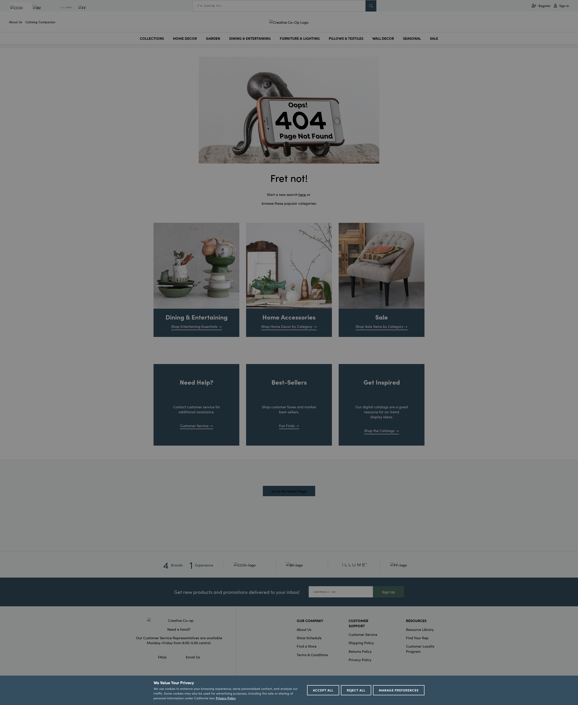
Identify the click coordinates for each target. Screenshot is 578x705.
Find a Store (307, 646)
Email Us (193, 656)
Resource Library (420, 629)
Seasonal (412, 38)
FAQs (162, 656)
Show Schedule (309, 637)
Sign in (564, 6)
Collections (152, 38)
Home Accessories (289, 316)
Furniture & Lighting (300, 38)
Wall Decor (383, 38)
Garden (213, 38)
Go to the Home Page (289, 491)
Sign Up (388, 591)
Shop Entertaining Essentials (194, 326)
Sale (434, 38)
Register (544, 6)
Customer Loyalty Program (420, 648)
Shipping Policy (361, 642)
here (302, 194)
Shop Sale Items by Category (379, 326)
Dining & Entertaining (250, 38)
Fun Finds (287, 425)
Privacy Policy (360, 659)
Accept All (323, 690)
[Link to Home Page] (288, 21)
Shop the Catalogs (379, 430)
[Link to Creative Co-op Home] (179, 620)
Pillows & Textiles (346, 38)
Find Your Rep (417, 637)
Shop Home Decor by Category (286, 326)
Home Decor (185, 38)
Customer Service (194, 425)
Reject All (356, 690)
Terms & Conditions (312, 654)
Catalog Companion (40, 22)
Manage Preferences (399, 690)
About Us (15, 22)
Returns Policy (360, 651)
